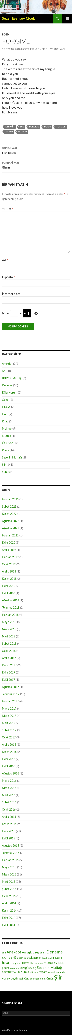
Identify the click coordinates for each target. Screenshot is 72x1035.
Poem (5, 34)
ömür (49, 978)
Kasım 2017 (9, 665)
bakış (36, 952)
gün (51, 957)
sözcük (7, 971)
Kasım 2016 (9, 752)
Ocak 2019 (9, 564)
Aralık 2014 (9, 903)
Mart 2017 (8, 723)
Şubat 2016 (9, 802)
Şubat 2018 (9, 643)
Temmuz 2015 (10, 853)
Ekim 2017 (8, 672)
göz (44, 957)
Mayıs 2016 (9, 781)
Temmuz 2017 (10, 694)
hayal (6, 962)
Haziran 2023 (10, 499)
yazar (36, 972)
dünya (7, 957)
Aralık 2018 (9, 571)
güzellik (58, 958)
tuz (20, 972)
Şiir (4, 464)
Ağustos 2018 (10, 600)
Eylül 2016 (8, 766)
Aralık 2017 (9, 658)
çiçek (36, 979)
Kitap (5, 421)
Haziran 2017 (10, 701)
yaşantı (51, 972)
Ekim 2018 (8, 586)
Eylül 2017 (8, 680)
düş (15, 957)
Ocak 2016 (9, 809)
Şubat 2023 (9, 506)
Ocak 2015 (9, 896)
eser (21, 958)
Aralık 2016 (9, 744)
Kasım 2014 (9, 910)
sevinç (32, 968)
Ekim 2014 (8, 918)
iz (36, 963)
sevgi (24, 968)
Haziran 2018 (10, 615)
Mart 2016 (8, 795)
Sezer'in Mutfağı (12, 457)
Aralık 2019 (9, 550)
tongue (60, 127)
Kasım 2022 (9, 514)
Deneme (7, 385)
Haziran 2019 (10, 557)
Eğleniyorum (9, 392)
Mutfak (6, 436)
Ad (5, 260)
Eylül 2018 (8, 593)
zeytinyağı (17, 978)
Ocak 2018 (9, 651)
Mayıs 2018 (9, 622)
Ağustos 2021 (10, 528)
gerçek (37, 957)
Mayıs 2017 (9, 708)
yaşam (43, 972)
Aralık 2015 (9, 817)
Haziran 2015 (10, 860)
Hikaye (6, 407)
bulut (42, 952)
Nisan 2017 (9, 716)
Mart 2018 (8, 636)
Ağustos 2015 (10, 845)
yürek (6, 978)
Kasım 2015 (9, 824)
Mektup (7, 428)
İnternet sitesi (11, 294)
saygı (12, 968)
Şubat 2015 (9, 889)
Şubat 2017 (9, 730)
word (9, 131)
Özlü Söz (7, 443)
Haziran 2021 (10, 535)
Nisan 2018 (9, 629)
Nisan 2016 (9, 788)
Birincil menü (67, 18)
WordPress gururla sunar (15, 1030)
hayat (15, 963)
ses (17, 968)
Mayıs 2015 (9, 867)
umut (26, 971)
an (4, 952)
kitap (40, 963)
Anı (4, 371)
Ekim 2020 (8, 542)
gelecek (28, 957)
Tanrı (14, 972)
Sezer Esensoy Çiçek (18, 18)
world (22, 131)
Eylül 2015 (8, 838)
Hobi (5, 414)
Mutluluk (59, 963)
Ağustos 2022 (10, 521)
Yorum (7, 208)
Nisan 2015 (9, 874)
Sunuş (6, 472)
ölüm (43, 978)
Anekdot (7, 364)
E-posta (8, 277)
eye (22, 127)
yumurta (60, 972)
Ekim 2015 (8, 831)
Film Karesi (9, 151)
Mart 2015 (8, 882)
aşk (29, 952)
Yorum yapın (58, 49)
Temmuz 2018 (10, 607)
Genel (5, 400)
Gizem (10, 165)
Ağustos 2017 (10, 687)
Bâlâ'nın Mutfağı (12, 378)
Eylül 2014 (8, 925)
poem (47, 127)
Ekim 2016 (8, 759)
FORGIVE (34, 127)
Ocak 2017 (9, 737)
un (31, 972)
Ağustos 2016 (10, 773)
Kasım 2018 (9, 579)
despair (9, 127)
